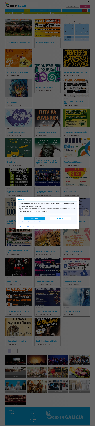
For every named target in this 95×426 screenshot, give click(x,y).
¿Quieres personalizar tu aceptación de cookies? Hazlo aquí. (33, 221)
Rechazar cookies (60, 218)
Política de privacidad (31, 226)
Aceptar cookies (34, 218)
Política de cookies (22, 226)
